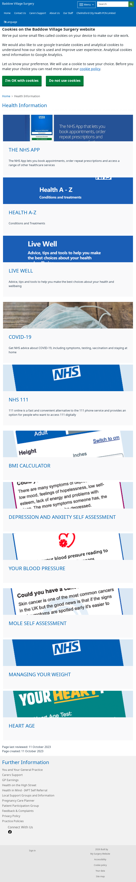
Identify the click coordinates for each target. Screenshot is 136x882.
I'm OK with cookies (21, 80)
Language (11, 22)
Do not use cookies (64, 80)
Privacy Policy (11, 816)
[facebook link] (10, 832)
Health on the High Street (19, 785)
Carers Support (37, 13)
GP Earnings (10, 780)
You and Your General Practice (22, 769)
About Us (55, 13)
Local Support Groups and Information (28, 795)
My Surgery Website (100, 854)
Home (6, 96)
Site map (100, 876)
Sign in (32, 851)
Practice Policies (13, 821)
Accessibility (100, 859)
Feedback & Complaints (18, 810)
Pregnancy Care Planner (18, 800)
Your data (100, 871)
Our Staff (68, 13)
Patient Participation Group (20, 805)
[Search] (131, 4)
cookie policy (90, 69)
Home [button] (7, 13)
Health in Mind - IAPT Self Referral (24, 790)
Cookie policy (100, 865)
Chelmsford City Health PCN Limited (95, 13)
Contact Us (20, 13)
